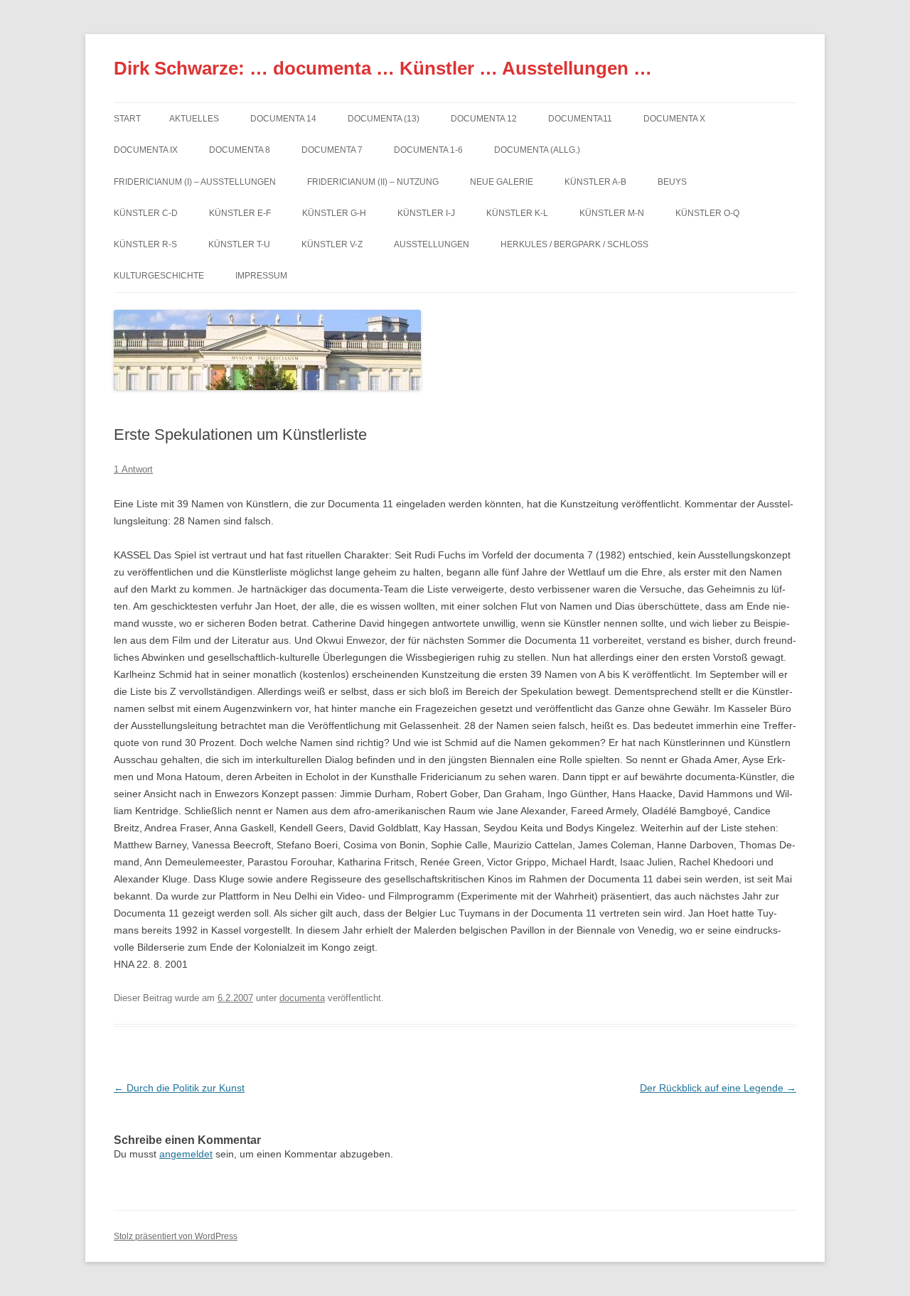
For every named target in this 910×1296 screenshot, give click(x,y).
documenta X (674, 119)
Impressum (261, 276)
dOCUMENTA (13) (383, 119)
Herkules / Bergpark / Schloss (574, 244)
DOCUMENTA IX (146, 150)
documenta (302, 998)
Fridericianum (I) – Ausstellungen (195, 182)
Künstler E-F (240, 213)
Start (127, 119)
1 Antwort (133, 469)
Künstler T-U (239, 244)
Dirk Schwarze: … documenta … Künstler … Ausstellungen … (383, 68)
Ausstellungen (431, 244)
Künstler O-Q (707, 213)
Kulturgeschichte (159, 276)
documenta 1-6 (428, 150)
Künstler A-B (595, 182)
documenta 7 (332, 150)
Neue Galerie (501, 182)
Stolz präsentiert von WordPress (175, 1236)
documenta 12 (484, 119)
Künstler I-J (426, 213)
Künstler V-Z (332, 244)
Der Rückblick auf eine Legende (718, 1088)
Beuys (672, 182)
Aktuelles (194, 119)
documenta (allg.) (537, 150)
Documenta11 (580, 119)
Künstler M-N (611, 213)
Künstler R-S (145, 244)
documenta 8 (239, 150)
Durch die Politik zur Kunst (179, 1088)
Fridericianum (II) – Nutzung (373, 182)
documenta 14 (283, 119)
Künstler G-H (334, 213)
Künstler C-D (146, 213)
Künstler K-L (517, 213)
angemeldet (186, 1154)
